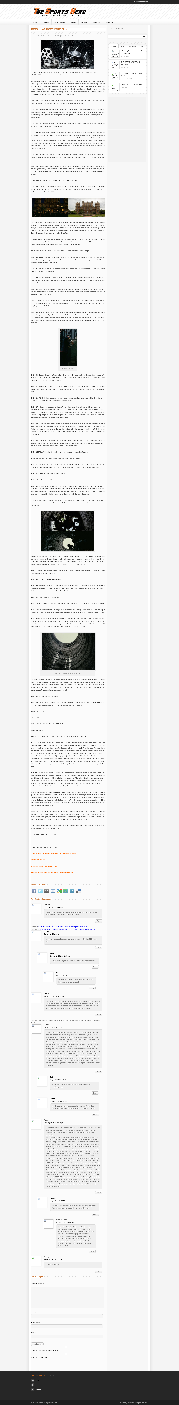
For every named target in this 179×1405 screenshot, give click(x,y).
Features (46, 22)
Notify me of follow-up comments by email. (45, 1350)
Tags (141, 46)
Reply (99, 921)
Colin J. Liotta (42, 36)
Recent (123, 46)
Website (33, 1332)
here (61, 75)
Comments (132, 46)
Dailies (73, 22)
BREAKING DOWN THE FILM (131, 84)
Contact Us (110, 22)
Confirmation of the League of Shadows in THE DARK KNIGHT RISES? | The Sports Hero (67, 929)
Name (36, 1312)
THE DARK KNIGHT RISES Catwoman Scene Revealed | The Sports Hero (62, 927)
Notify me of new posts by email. (41, 1357)
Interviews (84, 22)
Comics (70, 36)
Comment (37, 1283)
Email (36, 1322)
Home (35, 22)
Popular (114, 46)
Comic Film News (60, 22)
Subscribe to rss (142, 2)
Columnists (97, 22)
